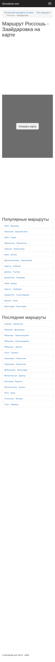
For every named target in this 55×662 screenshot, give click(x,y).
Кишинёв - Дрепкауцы (14, 329)
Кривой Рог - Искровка (14, 277)
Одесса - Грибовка (13, 289)
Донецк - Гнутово (12, 271)
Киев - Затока (10, 254)
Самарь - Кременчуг (13, 323)
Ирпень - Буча (10, 300)
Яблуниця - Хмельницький (16, 335)
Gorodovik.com (10, 3)
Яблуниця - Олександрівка (16, 341)
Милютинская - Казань (14, 387)
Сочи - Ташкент (11, 352)
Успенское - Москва (13, 398)
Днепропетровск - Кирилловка (18, 260)
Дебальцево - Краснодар (15, 369)
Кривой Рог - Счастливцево (16, 294)
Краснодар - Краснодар (15, 306)
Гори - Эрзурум (11, 404)
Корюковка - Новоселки (15, 358)
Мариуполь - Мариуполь (15, 243)
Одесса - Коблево (12, 266)
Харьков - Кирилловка (14, 248)
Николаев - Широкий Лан (16, 231)
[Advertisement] (27, 66)
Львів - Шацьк (10, 283)
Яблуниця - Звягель (13, 346)
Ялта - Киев (9, 392)
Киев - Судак (10, 237)
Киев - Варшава (11, 225)
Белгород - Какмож (13, 381)
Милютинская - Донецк (15, 375)
